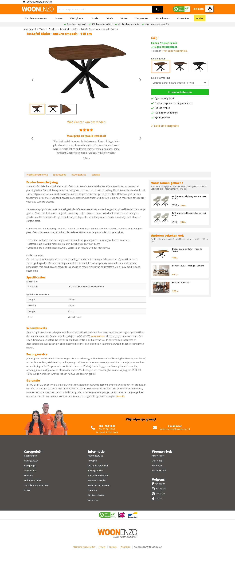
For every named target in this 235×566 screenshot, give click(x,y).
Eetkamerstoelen (33, 480)
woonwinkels (98, 336)
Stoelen (95, 18)
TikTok (159, 498)
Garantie (95, 174)
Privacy (102, 547)
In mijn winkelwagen (180, 92)
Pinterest (160, 493)
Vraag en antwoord (98, 465)
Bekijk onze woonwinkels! (39, 1)
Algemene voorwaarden (84, 547)
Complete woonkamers (36, 18)
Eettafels (28, 475)
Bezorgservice (78, 174)
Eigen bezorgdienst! (164, 98)
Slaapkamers (141, 18)
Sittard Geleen (159, 470)
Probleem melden (97, 480)
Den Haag (157, 460)
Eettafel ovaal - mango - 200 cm (188, 265)
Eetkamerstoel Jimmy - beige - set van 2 (189, 214)
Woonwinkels (162, 451)
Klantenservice (95, 455)
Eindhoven (157, 465)
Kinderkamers (163, 18)
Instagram (161, 488)
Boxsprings (29, 465)
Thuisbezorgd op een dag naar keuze (173, 103)
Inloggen (92, 460)
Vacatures (93, 500)
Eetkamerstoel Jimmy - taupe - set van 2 (189, 197)
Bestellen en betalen (98, 475)
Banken (59, 18)
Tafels (110, 18)
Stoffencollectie (96, 495)
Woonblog (125, 547)
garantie (162, 117)
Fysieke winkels (162, 107)
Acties (199, 18)
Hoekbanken (30, 455)
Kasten (124, 18)
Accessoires (183, 18)
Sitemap (113, 547)
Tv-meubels (30, 470)
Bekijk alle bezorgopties (166, 125)
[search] (157, 9)
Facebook (160, 483)
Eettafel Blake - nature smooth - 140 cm (174, 82)
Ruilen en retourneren (99, 485)
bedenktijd (166, 112)
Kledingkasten (77, 18)
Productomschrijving (37, 174)
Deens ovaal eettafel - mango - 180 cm (187, 250)
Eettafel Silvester (181, 282)
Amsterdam (158, 455)
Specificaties (59, 174)
